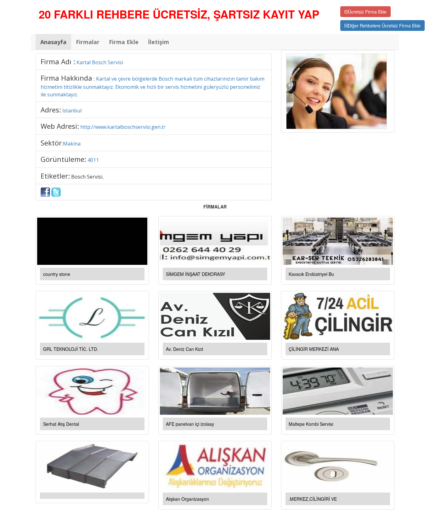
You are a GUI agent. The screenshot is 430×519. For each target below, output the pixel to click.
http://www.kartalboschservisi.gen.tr (123, 126)
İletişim (158, 42)
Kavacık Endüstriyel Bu (311, 274)
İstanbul (72, 110)
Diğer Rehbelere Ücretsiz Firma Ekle (384, 25)
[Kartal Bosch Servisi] (336, 91)
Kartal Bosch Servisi (99, 62)
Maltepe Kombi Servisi (311, 424)
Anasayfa (53, 42)
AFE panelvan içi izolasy (190, 424)
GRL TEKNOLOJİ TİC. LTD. (70, 349)
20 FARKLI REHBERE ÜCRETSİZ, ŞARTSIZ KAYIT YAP (179, 14)
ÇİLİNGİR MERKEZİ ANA (314, 349)
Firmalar (87, 42)
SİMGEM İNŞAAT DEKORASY (195, 274)
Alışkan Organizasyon (187, 499)
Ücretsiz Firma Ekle (367, 12)
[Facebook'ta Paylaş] (45, 191)
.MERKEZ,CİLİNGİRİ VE (313, 499)
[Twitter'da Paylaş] (56, 191)
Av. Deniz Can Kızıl (184, 349)
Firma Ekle (124, 42)
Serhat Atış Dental (61, 424)
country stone (56, 274)
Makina (72, 143)
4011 (93, 160)
